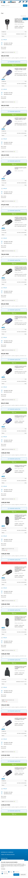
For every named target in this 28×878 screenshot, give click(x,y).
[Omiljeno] (22, 2)
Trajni (11, 871)
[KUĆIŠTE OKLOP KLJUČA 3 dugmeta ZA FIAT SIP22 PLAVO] (7, 322)
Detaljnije (3, 868)
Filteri (24, 5)
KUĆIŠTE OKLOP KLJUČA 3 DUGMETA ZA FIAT (20, 768)
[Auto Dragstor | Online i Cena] (12, 2)
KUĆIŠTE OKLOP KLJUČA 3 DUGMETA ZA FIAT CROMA (20, 667)
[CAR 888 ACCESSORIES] (3, 79)
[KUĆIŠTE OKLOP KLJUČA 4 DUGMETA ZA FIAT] (7, 724)
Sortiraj (2, 5)
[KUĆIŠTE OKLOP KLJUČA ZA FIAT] (7, 173)
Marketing (5, 873)
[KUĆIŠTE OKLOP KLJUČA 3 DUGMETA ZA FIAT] (7, 773)
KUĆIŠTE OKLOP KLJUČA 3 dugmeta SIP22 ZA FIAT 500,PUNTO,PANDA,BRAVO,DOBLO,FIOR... (21, 268)
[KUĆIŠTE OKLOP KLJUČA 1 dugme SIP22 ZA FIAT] (7, 124)
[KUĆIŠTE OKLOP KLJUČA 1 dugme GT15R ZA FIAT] (7, 74)
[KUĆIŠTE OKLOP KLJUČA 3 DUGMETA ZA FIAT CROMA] (7, 672)
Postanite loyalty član (14, 61)
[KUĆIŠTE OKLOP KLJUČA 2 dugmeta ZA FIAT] (7, 372)
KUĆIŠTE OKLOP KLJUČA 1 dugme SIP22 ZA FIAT (20, 119)
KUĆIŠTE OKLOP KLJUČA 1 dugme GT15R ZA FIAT (20, 69)
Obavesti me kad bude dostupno (14, 562)
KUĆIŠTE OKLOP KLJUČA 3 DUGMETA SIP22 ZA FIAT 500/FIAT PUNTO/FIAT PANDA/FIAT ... (20, 619)
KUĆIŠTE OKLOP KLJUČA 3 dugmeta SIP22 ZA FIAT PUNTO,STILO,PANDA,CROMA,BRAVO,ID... (21, 219)
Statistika (17, 871)
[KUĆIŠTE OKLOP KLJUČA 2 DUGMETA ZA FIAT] (7, 421)
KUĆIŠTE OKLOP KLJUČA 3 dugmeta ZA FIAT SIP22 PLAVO (21, 317)
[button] (4, 2)
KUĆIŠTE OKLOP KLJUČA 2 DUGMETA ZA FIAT (20, 416)
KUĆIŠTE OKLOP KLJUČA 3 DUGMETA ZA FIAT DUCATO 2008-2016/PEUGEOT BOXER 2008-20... (20, 517)
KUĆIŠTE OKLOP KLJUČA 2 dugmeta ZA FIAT (20, 367)
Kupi (15, 65)
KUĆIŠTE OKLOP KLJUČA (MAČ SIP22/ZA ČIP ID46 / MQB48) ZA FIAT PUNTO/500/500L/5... (21, 20)
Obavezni (5, 871)
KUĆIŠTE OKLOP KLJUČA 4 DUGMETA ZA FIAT (20, 719)
